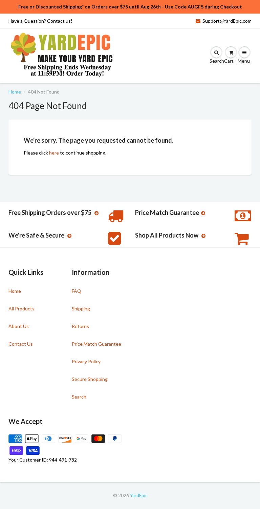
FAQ (76, 291)
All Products (21, 308)
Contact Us (20, 344)
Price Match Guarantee (96, 344)
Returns (80, 326)
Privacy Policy (86, 361)
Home (14, 92)
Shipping (81, 308)
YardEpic (138, 495)
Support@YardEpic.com (227, 21)
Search (79, 397)
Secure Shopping (90, 379)
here (54, 153)
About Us (18, 326)
